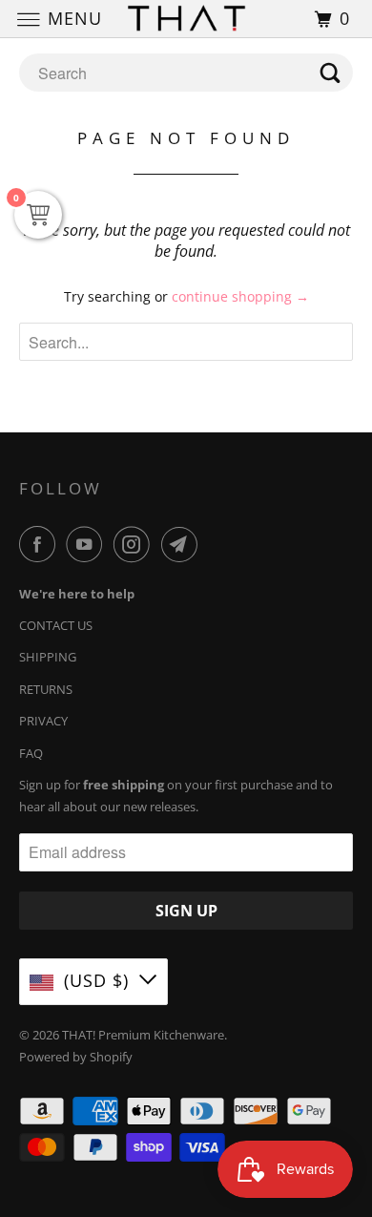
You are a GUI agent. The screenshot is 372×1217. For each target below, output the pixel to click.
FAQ (31, 753)
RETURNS (45, 689)
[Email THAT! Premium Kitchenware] (183, 544)
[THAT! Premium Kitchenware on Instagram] (135, 544)
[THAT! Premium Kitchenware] (186, 18)
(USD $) (96, 980)
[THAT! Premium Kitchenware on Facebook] (41, 544)
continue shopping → (240, 296)
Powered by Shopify (76, 1056)
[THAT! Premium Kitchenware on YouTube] (88, 544)
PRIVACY (43, 720)
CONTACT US (56, 625)
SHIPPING (47, 656)
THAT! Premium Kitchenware (143, 1034)
